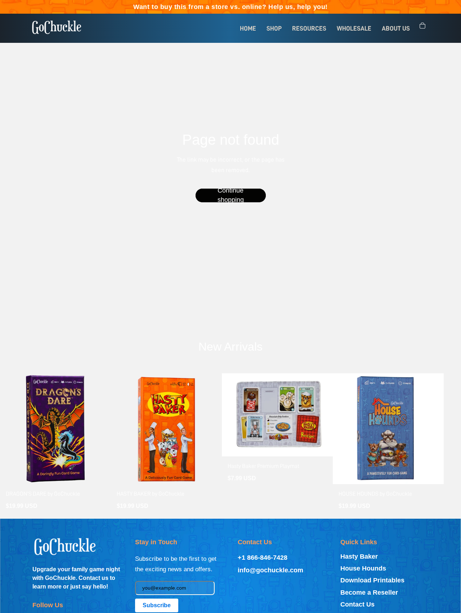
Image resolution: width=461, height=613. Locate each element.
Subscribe (157, 605)
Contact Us (357, 604)
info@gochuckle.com (270, 570)
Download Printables (372, 580)
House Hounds (363, 568)
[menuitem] (248, 28)
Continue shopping (231, 195)
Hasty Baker (359, 556)
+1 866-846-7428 (262, 557)
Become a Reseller (369, 592)
